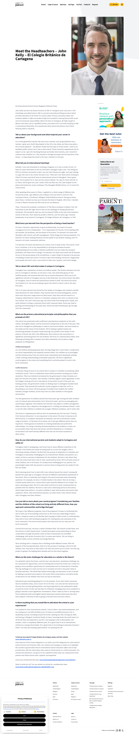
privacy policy (9, 709)
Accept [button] (24, 720)
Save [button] (24, 716)
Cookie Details (9, 730)
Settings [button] (37, 709)
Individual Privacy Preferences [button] (24, 724)
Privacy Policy (26, 730)
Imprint (40, 730)
